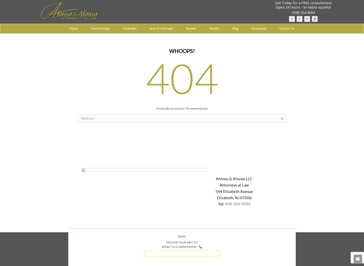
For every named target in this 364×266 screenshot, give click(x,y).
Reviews (191, 28)
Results (214, 28)
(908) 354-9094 (303, 12)
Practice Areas (100, 28)
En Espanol (259, 28)
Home (74, 28)
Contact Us (286, 28)
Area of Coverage (161, 28)
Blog (235, 28)
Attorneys (129, 28)
